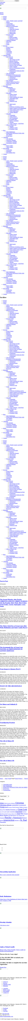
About (4, 19)
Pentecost (24, 817)
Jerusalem (18, 811)
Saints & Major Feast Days (12, 82)
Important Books (13, 79)
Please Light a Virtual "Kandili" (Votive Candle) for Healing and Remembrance (12, 950)
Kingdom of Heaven (11, 813)
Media (4, 144)
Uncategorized (6, 790)
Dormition (10, 807)
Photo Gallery (9, 145)
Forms (7, 44)
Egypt (13, 807)
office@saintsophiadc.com (6, 1016)
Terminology (12, 77)
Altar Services (12, 95)
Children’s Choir (13, 127)
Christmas (19, 803)
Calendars (5, 137)
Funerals (8, 54)
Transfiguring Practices (7, 722)
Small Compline (13, 66)
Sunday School (13, 94)
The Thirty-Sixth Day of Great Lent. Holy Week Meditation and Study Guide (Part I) (13, 626)
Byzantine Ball (13, 119)
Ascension (9, 803)
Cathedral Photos (10, 25)
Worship (11, 126)
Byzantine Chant (13, 129)
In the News (9, 136)
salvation (17, 820)
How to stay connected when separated (9, 874)
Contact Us (6, 992)
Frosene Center (10, 34)
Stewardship (6, 148)
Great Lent (22, 809)
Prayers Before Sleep (14, 63)
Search (4, 18)
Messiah (26, 813)
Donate (5, 16)
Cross (2, 807)
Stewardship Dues (10, 152)
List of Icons (12, 32)
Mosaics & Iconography (12, 26)
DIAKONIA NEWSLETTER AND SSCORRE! (15, 787)
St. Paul (23, 820)
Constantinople (22, 805)
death (6, 807)
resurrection (8, 820)
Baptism (8, 48)
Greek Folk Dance (13, 111)
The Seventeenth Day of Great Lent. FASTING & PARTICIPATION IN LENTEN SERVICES (11, 649)
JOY (10, 105)
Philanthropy (12, 88)
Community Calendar (11, 141)
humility (8, 811)
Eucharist (17, 807)
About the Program (14, 29)
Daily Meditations (10, 132)
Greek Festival (12, 116)
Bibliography (12, 33)
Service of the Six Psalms (15, 65)
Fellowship (12, 90)
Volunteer (8, 113)
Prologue (11, 27)
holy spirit (4, 811)
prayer (1, 820)
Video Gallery (9, 147)
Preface (11, 58)
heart (1, 811)
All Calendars (9, 138)
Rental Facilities (13, 37)
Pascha (8, 817)
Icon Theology (9, 80)
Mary (22, 813)
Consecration (9, 23)
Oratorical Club (13, 101)
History (8, 22)
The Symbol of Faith (14, 59)
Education (8, 93)
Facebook (5, 1008)
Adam (2, 803)
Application (9, 150)
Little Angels (12, 104)
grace (17, 809)
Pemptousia (17, 818)
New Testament (19, 815)
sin (19, 820)
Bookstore (11, 100)
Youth (7, 102)
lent (16, 813)
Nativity (14, 815)
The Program (12, 30)
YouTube (5, 1011)
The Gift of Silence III (7, 741)
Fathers (21, 807)
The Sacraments (10, 73)
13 (26, 778)
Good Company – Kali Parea (16, 123)
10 (17, 778)
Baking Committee (14, 120)
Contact (5, 154)
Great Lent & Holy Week (12, 83)
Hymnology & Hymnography (13, 75)
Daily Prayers (9, 57)
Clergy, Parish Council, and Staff (14, 20)
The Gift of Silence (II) (7, 760)
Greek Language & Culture (16, 97)
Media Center (6, 990)
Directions (8, 41)
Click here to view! (4, 925)
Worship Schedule (6, 922)
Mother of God (8, 815)
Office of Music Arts (11, 125)
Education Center (13, 38)
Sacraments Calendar (11, 143)
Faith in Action (13, 91)
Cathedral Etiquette (11, 40)
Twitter (5, 1009)
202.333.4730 (5, 1013)
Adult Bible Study (13, 98)
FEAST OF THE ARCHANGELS (11, 686)
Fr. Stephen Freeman (9, 809)
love (18, 814)
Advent (5, 803)
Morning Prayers (13, 61)
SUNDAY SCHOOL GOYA (16, 107)
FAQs (7, 43)
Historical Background (14, 76)
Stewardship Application (8, 872)
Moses (2, 815)
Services (5, 45)
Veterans (11, 122)
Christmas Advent (5, 805)
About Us (5, 981)
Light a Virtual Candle (7, 947)
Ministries (5, 86)
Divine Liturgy (10, 47)
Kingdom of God (3, 813)
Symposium (12, 115)
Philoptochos (9, 87)
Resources (8, 84)
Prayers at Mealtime (14, 62)
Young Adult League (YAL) (16, 109)
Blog (4, 130)
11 (20, 778)
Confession (9, 51)
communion (15, 805)
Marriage (8, 50)
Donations (8, 151)
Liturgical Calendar (11, 140)
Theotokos (3, 822)
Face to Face (4, 581)
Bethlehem (13, 803)
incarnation (12, 811)
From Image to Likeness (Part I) (10, 669)
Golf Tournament (13, 118)
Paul (12, 817)
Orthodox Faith (7, 55)
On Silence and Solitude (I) (8, 704)
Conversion (9, 52)
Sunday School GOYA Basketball (17, 108)
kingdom (24, 811)
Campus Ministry (13, 112)
